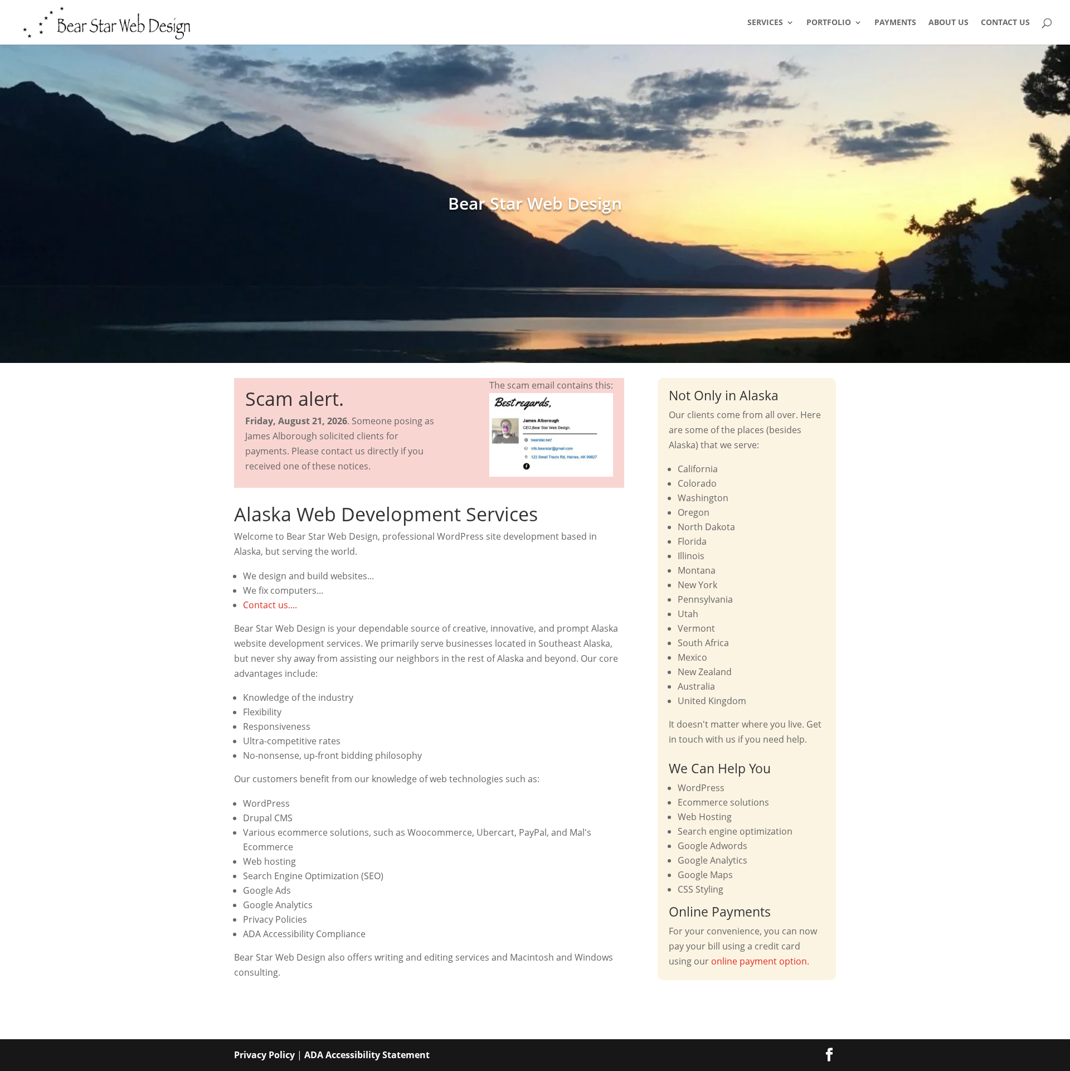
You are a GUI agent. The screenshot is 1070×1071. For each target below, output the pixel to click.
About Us (948, 22)
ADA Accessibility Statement (367, 1055)
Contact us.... (270, 605)
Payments (895, 22)
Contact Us (1005, 22)
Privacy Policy (264, 1055)
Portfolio (828, 22)
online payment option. (760, 961)
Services (765, 22)
